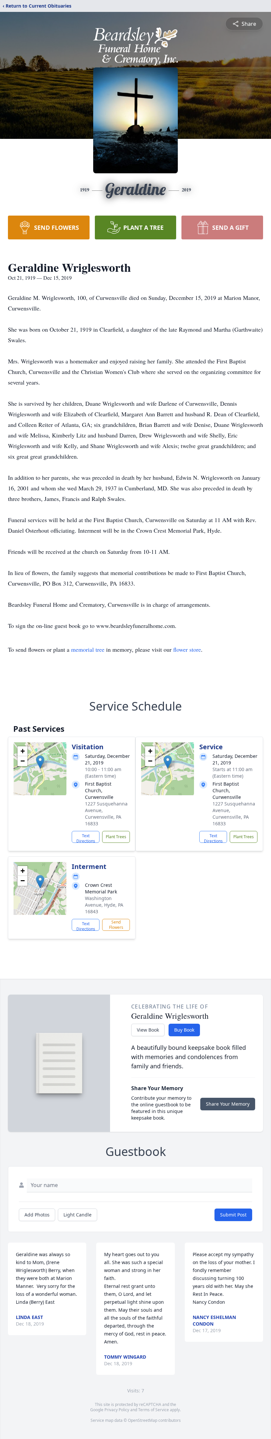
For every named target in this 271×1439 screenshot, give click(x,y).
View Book (148, 1030)
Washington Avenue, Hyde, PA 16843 (104, 905)
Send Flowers (116, 924)
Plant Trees (116, 837)
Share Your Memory (228, 1104)
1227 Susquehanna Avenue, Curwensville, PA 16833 (106, 814)
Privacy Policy (116, 1410)
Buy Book (184, 1030)
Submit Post (233, 1215)
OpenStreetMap (142, 1420)
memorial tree (87, 649)
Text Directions (85, 838)
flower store (187, 649)
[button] (40, 762)
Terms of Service (153, 1410)
